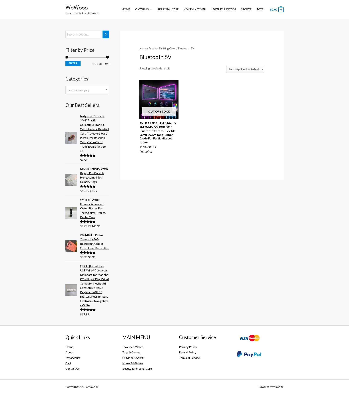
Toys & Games (131, 352)
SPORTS (246, 9)
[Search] (106, 34)
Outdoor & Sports (133, 357)
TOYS (259, 9)
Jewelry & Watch (223, 9)
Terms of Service (189, 357)
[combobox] (87, 90)
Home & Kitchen (132, 363)
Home (126, 9)
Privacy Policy (188, 347)
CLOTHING (142, 9)
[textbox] (87, 90)
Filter (73, 63)
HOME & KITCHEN (195, 9)
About (69, 352)
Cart (68, 363)
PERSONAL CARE (168, 9)
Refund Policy (187, 352)
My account (72, 357)
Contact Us (72, 368)
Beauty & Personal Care (137, 368)
